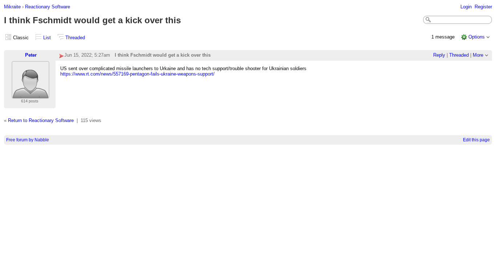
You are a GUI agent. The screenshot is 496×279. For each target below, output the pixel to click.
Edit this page (476, 139)
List (47, 37)
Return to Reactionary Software (41, 120)
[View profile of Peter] (30, 94)
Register (483, 6)
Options (476, 37)
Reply (439, 55)
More (478, 55)
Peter (31, 55)
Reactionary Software (47, 6)
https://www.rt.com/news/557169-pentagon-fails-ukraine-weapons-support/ (137, 74)
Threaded (75, 37)
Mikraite (12, 6)
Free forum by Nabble (27, 139)
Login (466, 6)
